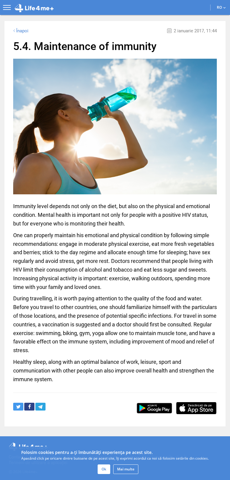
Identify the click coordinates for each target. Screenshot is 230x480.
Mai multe (125, 469)
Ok (104, 469)
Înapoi (22, 31)
